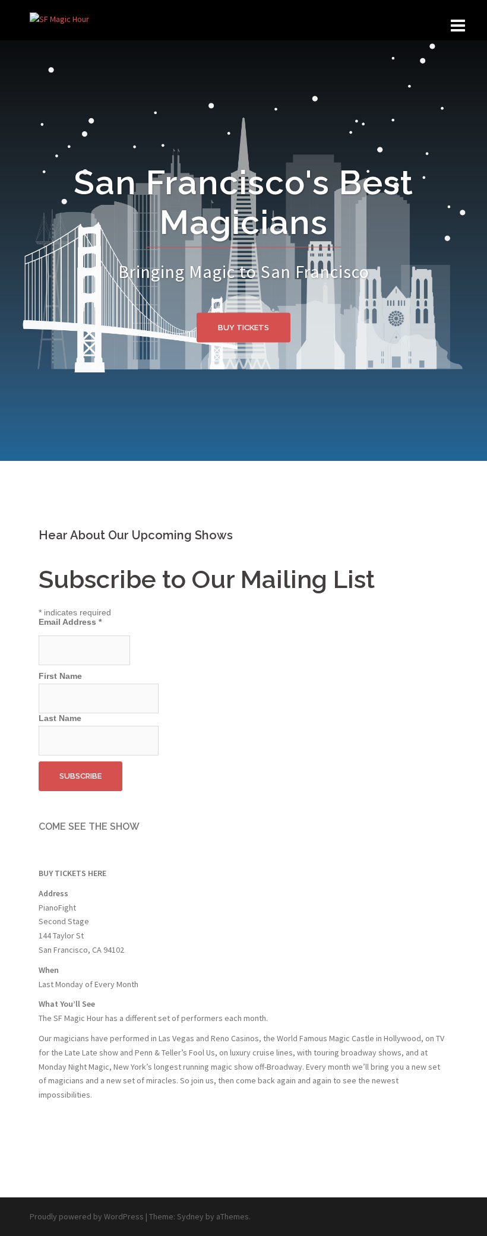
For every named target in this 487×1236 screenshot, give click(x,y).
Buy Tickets (243, 327)
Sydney (190, 1216)
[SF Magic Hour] (59, 18)
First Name (60, 676)
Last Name (60, 718)
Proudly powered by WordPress (87, 1216)
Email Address (70, 622)
